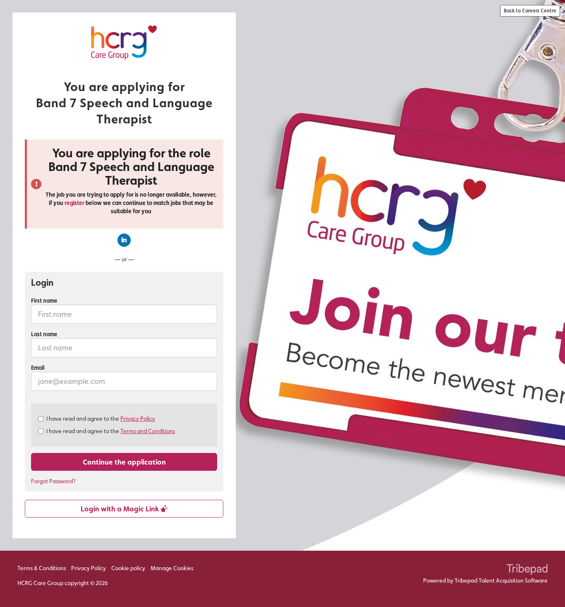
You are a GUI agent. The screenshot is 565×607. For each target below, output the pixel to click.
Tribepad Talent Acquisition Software (501, 580)
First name (44, 300)
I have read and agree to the (100, 418)
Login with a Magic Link (120, 508)
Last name (44, 334)
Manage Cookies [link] (172, 568)
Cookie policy (128, 568)
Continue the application (124, 462)
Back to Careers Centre (530, 10)
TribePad (527, 570)
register (74, 203)
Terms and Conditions (147, 431)
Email (38, 367)
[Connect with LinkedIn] (124, 240)
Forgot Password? (53, 481)
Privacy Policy (137, 418)
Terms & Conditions (41, 568)
